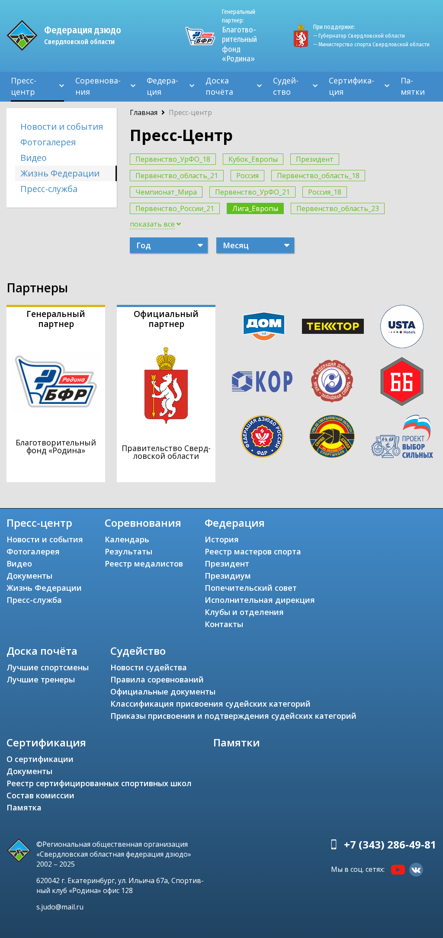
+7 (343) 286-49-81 (390, 844)
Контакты (224, 624)
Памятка (24, 807)
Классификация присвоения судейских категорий (210, 703)
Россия (247, 175)
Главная (143, 112)
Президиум (228, 575)
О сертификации (40, 759)
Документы (29, 575)
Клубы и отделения (244, 612)
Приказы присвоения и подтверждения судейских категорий (233, 716)
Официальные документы (162, 691)
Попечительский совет (251, 588)
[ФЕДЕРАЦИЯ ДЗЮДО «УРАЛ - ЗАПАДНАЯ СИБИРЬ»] (332, 381)
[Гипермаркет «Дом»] (263, 326)
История (222, 539)
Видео (33, 157)
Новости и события (61, 126)
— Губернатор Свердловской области (359, 35)
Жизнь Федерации (60, 173)
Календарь (127, 539)
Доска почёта (219, 86)
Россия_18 (324, 192)
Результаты (128, 551)
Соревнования (98, 86)
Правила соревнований (157, 679)
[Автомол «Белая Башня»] (402, 381)
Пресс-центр (23, 86)
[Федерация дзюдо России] (262, 436)
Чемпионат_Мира (166, 192)
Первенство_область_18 (318, 175)
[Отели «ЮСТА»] (402, 326)
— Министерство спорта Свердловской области (371, 44)
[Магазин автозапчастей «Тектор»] (333, 326)
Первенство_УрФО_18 (172, 159)
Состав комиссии (40, 795)
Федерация (162, 86)
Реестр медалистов (144, 563)
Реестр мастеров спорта (253, 551)
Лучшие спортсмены (47, 667)
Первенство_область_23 (337, 208)
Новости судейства (148, 667)
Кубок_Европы (253, 159)
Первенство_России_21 (174, 208)
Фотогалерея (48, 142)
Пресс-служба (48, 189)
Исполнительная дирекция (260, 600)
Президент (315, 159)
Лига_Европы (255, 208)
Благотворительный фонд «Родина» (239, 36)
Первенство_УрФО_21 (252, 192)
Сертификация (351, 86)
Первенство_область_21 (176, 175)
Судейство (286, 86)
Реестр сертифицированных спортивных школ (99, 783)
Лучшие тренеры (40, 679)
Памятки (413, 86)
